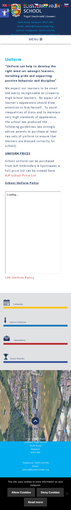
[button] (4, 13)
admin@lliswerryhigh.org (39, 26)
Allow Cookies (21, 492)
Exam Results (17, 358)
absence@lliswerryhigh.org (44, 34)
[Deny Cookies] (66, 493)
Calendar (18, 304)
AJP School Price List (21, 175)
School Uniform (18, 322)
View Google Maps (35, 439)
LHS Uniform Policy (19, 277)
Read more (35, 502)
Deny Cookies (50, 492)
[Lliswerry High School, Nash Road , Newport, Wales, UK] (35, 17)
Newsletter (20, 340)
